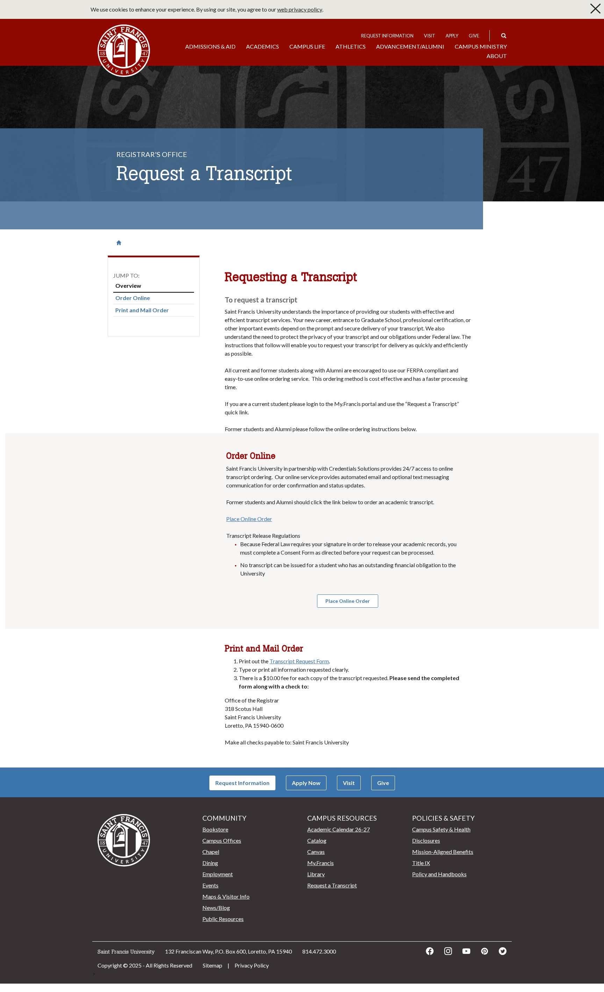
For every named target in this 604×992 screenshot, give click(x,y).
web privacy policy (299, 9)
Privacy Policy (252, 965)
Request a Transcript (332, 885)
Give (474, 35)
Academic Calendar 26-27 (338, 829)
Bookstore (215, 829)
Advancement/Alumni (410, 46)
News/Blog (216, 907)
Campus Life (307, 46)
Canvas (316, 851)
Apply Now (306, 782)
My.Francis (320, 862)
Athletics (351, 46)
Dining (210, 862)
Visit (429, 35)
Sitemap (212, 965)
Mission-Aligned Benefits (442, 851)
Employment (217, 874)
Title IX (421, 862)
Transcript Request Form (299, 661)
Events (210, 885)
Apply (452, 35)
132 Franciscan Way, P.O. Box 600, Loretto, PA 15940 (228, 951)
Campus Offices (221, 840)
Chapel (210, 851)
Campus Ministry (481, 46)
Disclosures (426, 840)
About (497, 55)
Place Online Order (249, 518)
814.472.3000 (319, 951)
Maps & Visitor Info (226, 896)
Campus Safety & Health (441, 829)
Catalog (316, 840)
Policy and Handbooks (439, 874)
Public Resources (223, 918)
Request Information (387, 35)
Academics (262, 46)
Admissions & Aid (210, 46)
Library (316, 874)
